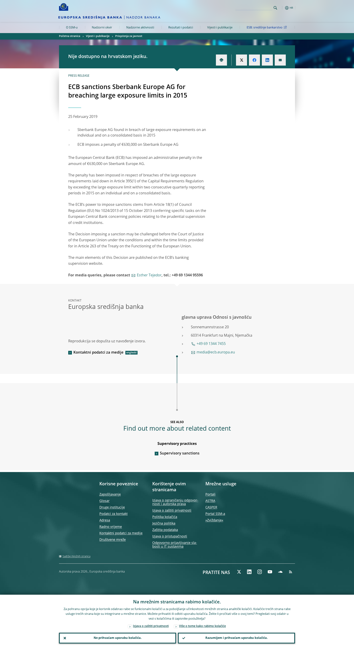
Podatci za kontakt (113, 514)
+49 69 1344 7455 (211, 344)
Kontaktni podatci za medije (98, 353)
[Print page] (221, 60)
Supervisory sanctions (179, 453)
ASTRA (210, 501)
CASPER (211, 507)
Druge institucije (112, 507)
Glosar (104, 501)
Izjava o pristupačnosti (169, 536)
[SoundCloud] (280, 571)
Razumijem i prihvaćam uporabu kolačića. (236, 638)
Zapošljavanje (110, 494)
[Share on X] (241, 60)
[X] (239, 571)
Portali (210, 494)
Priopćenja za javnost (128, 36)
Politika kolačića (164, 517)
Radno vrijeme (110, 527)
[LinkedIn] (249, 571)
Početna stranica (69, 36)
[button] (282, 8)
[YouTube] (270, 571)
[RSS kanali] (290, 571)
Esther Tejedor (149, 275)
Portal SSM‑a (215, 514)
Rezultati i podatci (180, 27)
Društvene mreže (112, 539)
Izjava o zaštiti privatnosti (171, 510)
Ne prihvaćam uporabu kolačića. (118, 638)
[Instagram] (259, 571)
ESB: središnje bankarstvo (264, 27)
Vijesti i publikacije (219, 27)
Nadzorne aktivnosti (140, 27)
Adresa (104, 520)
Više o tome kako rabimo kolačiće (202, 626)
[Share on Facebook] (254, 60)
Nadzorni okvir (102, 27)
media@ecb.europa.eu (216, 352)
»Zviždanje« (214, 520)
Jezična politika (163, 523)
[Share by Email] (280, 60)
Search (275, 8)
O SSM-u (72, 27)
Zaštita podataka (165, 530)
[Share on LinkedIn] (267, 60)
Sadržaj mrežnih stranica (76, 556)
